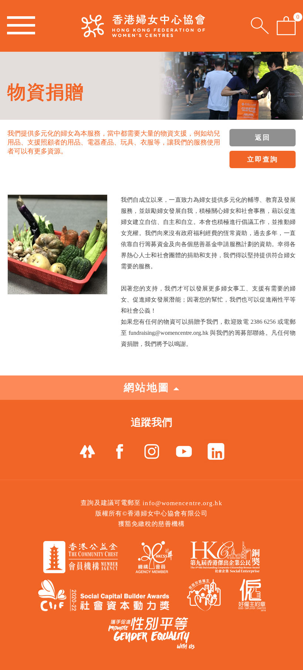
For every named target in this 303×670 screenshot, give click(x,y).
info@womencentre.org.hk (182, 503)
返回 (262, 137)
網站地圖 (147, 387)
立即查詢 (262, 159)
